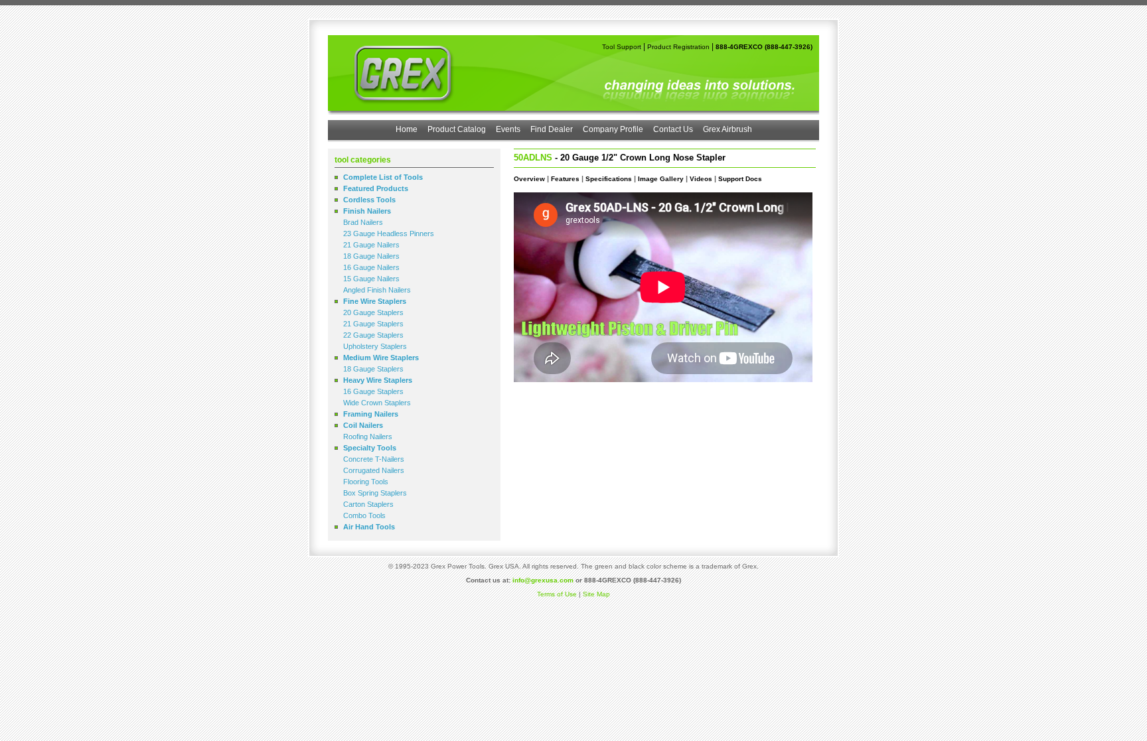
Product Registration (678, 46)
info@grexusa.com (543, 580)
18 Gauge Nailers (371, 256)
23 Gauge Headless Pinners (388, 233)
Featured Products (375, 188)
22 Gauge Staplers (373, 335)
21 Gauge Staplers (373, 324)
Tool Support (621, 46)
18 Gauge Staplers (373, 369)
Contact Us (673, 129)
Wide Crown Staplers (377, 403)
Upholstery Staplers (375, 346)
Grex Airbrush (727, 129)
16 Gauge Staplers (373, 391)
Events (508, 129)
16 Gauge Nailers (371, 267)
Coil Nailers (363, 425)
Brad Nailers (363, 222)
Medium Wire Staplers (381, 358)
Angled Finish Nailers (377, 290)
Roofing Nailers (367, 436)
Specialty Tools (369, 448)
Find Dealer (551, 129)
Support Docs (740, 178)
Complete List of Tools (383, 177)
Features (565, 178)
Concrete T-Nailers (373, 459)
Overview (529, 178)
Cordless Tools (369, 200)
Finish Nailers (367, 211)
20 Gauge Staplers (373, 312)
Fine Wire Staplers (374, 301)
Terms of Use (557, 594)
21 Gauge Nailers (371, 245)
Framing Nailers (370, 414)
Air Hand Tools (369, 527)
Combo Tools (364, 515)
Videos (701, 178)
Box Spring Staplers (375, 493)
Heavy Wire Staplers (377, 380)
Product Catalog (456, 129)
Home (407, 129)
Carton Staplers (368, 504)
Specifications (608, 178)
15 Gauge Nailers (371, 279)
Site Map (596, 594)
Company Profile (613, 129)
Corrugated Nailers (373, 470)
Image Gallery (661, 178)
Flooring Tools (365, 482)
